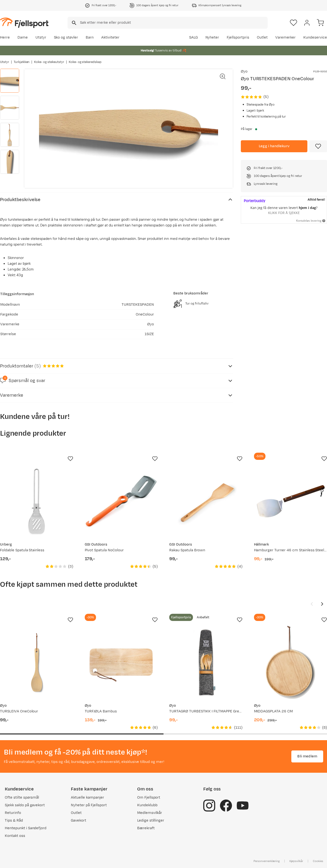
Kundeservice (315, 37)
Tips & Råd (14, 820)
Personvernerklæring (266, 861)
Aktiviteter (110, 37)
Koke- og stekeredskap (85, 62)
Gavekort (78, 820)
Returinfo (13, 812)
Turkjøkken (22, 62)
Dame (22, 37)
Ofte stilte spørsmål (22, 797)
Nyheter (212, 37)
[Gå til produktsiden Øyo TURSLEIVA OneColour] (36, 662)
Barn (90, 37)
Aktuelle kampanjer (87, 797)
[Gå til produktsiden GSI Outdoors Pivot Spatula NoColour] (121, 501)
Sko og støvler (66, 37)
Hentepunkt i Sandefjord (25, 828)
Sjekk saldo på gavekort (25, 805)
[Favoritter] (293, 23)
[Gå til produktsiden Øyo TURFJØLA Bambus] (121, 662)
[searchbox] (173, 23)
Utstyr (40, 37)
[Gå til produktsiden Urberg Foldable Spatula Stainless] (36, 501)
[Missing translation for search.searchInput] (73, 22)
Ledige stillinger (150, 820)
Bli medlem (307, 756)
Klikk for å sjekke (284, 212)
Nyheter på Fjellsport (89, 805)
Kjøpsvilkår (296, 861)
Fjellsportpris (238, 37)
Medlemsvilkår (149, 812)
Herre (5, 37)
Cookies (318, 861)
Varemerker (285, 37)
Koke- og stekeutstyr (49, 62)
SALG (193, 37)
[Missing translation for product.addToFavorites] (318, 146)
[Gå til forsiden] (24, 22)
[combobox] (168, 23)
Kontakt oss (15, 835)
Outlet (262, 37)
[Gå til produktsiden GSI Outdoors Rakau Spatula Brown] (205, 501)
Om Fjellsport (148, 797)
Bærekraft (146, 828)
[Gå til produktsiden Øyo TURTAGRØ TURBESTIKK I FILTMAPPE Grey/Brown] (205, 662)
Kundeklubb (147, 805)
